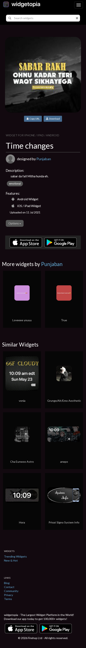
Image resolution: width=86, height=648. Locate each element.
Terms (8, 599)
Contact (9, 587)
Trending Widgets (15, 556)
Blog (7, 583)
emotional (15, 183)
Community (11, 591)
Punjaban (43, 159)
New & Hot (11, 560)
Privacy (8, 595)
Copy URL (34, 118)
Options (13, 223)
